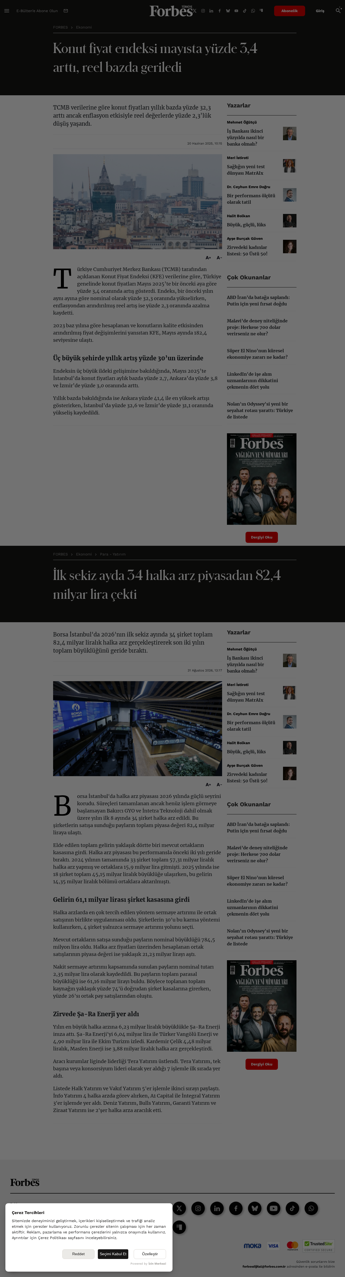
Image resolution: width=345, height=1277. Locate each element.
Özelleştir (150, 1254)
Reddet (78, 1254)
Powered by (148, 1263)
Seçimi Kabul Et (113, 1254)
